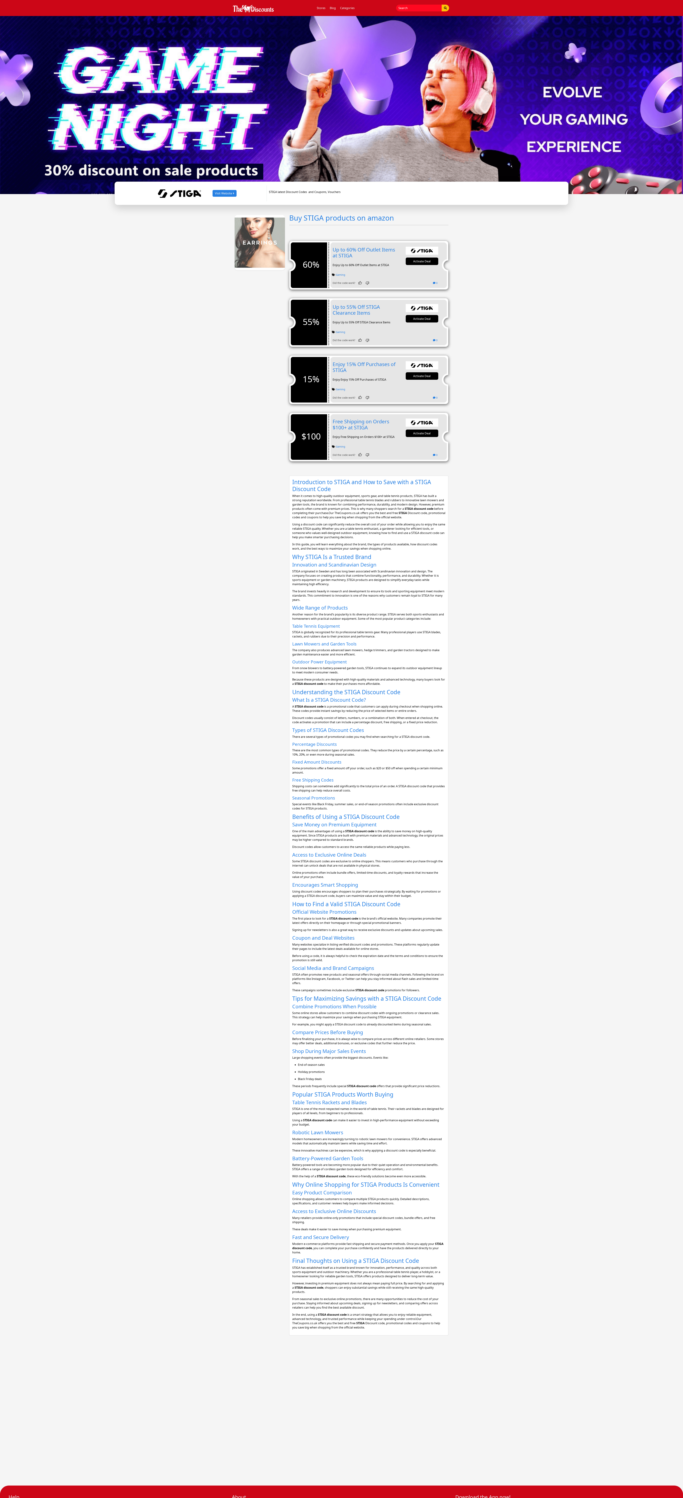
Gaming (340, 274)
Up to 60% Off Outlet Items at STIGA (364, 252)
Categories (347, 8)
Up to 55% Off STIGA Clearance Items (356, 309)
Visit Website (224, 193)
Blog (333, 8)
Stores (321, 8)
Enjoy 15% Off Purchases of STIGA (364, 367)
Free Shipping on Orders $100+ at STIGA (361, 424)
